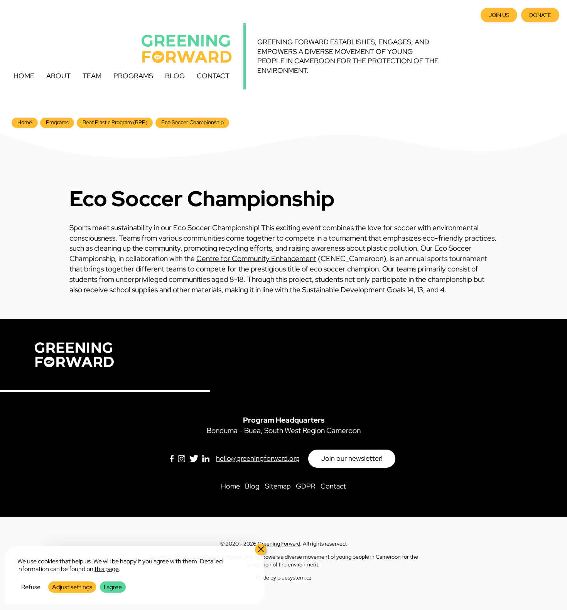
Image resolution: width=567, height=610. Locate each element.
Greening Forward (279, 543)
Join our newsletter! (352, 458)
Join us (499, 15)
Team (92, 75)
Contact (213, 75)
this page (106, 569)
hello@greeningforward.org (258, 458)
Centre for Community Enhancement (256, 258)
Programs (133, 75)
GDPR (306, 486)
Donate (540, 15)
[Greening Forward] (187, 49)
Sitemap (278, 486)
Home (24, 75)
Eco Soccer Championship (192, 122)
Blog (175, 75)
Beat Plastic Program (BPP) (115, 122)
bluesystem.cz (294, 577)
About (58, 75)
